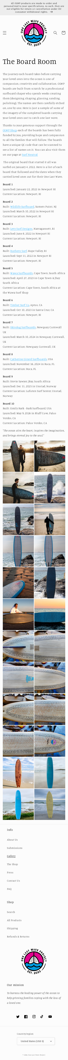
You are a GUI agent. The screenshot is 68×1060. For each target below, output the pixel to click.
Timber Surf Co (19, 305)
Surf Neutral (30, 154)
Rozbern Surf (18, 251)
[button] (5, 33)
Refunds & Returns (18, 936)
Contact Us (13, 880)
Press (10, 872)
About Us (12, 839)
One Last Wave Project (36, 1055)
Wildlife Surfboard (22, 206)
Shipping (12, 928)
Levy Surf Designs (21, 228)
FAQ (9, 888)
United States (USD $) (32, 1041)
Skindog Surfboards (23, 327)
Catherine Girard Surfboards (28, 359)
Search (11, 911)
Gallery (11, 855)
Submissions (14, 847)
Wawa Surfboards (21, 273)
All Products (14, 920)
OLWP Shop (10, 130)
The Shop (12, 864)
